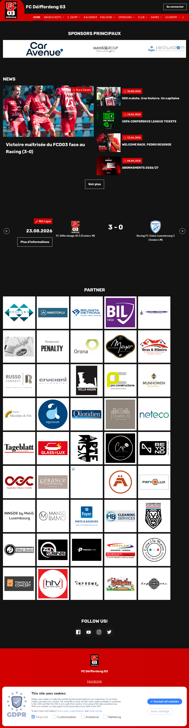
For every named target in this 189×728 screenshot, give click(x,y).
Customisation (66, 717)
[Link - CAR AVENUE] (33, 49)
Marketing (114, 717)
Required (42, 717)
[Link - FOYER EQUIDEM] (155, 49)
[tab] (38, 17)
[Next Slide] (182, 231)
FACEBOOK (94, 681)
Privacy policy (62, 711)
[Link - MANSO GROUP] (95, 49)
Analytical (92, 717)
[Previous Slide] (7, 231)
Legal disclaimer (77, 711)
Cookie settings (95, 711)
